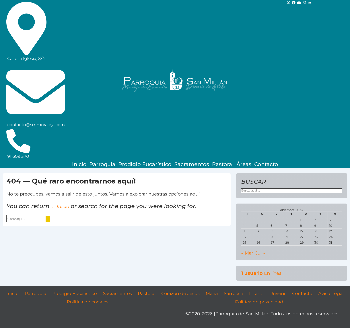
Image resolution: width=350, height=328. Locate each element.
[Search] (48, 219)
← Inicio (60, 206)
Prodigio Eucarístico (144, 164)
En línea (261, 273)
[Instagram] (304, 3)
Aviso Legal (331, 293)
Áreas (243, 164)
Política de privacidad (259, 301)
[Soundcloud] (309, 3)
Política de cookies (87, 301)
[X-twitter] (288, 3)
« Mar (247, 253)
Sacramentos (191, 164)
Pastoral (223, 164)
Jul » (260, 253)
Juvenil (278, 293)
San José (233, 293)
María (212, 293)
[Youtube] (299, 3)
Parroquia (102, 164)
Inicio (79, 164)
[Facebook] (293, 3)
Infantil (257, 293)
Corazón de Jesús (180, 293)
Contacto (266, 164)
